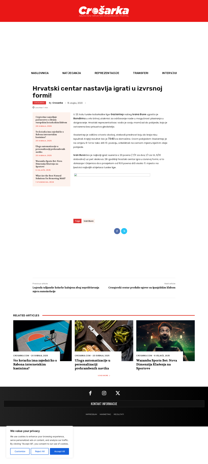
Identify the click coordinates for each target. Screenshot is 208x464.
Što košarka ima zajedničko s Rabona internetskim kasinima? (50, 135)
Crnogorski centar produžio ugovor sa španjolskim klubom (141, 287)
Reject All (39, 451)
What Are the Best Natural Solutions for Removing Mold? (51, 177)
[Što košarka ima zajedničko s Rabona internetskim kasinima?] (42, 340)
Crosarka (39, 102)
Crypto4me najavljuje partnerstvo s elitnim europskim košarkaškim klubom (51, 120)
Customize (20, 451)
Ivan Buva (88, 221)
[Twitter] (124, 231)
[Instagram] (104, 393)
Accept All (59, 451)
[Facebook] (117, 231)
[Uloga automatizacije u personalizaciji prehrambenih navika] (104, 340)
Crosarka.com (21, 355)
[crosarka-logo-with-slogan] (104, 11)
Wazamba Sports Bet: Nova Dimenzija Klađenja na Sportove (49, 164)
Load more (103, 375)
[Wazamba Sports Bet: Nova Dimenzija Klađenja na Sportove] (165, 340)
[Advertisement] (104, 47)
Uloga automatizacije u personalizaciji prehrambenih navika (50, 149)
